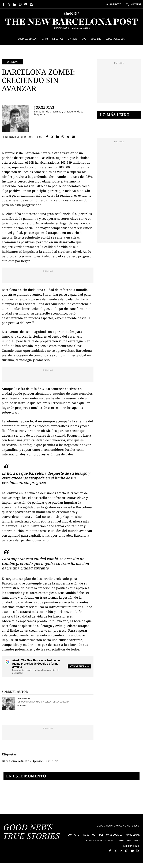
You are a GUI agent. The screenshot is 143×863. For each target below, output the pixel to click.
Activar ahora (77, 666)
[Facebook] (47, 136)
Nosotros (89, 834)
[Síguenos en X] (9, 4)
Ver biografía (21, 705)
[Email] (73, 136)
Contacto (73, 834)
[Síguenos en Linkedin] (14, 4)
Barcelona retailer (15, 761)
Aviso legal (133, 834)
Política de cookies (110, 834)
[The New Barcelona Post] (31, 832)
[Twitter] (52, 136)
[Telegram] (68, 136)
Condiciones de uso (128, 840)
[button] (127, 4)
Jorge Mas (44, 107)
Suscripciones (131, 846)
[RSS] (31, 4)
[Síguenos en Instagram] (20, 4)
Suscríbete (113, 4)
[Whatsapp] (62, 136)
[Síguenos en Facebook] (3, 4)
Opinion (12, 61)
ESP (139, 4)
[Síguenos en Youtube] (26, 4)
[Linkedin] (57, 136)
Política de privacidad (99, 840)
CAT (133, 4)
